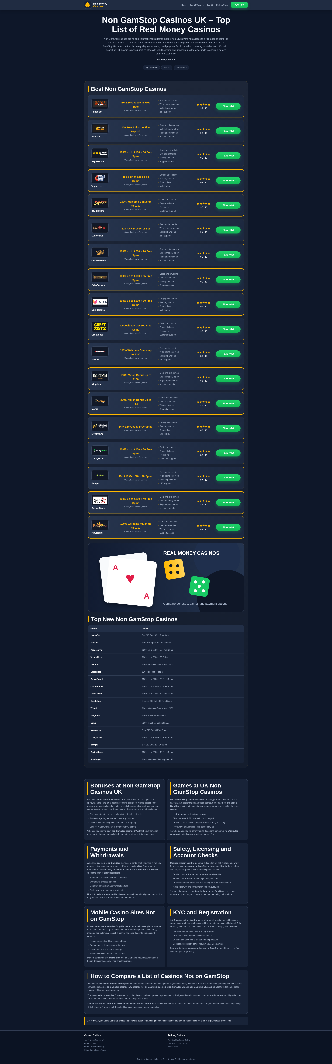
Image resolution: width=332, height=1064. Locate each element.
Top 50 (210, 5)
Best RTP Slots (90, 1043)
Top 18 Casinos (197, 5)
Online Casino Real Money (94, 1047)
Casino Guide (181, 67)
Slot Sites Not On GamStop (178, 1043)
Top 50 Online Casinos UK (94, 1040)
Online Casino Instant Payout (95, 1050)
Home (183, 5)
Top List (167, 67)
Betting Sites (222, 5)
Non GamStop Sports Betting (179, 1040)
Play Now (239, 5)
